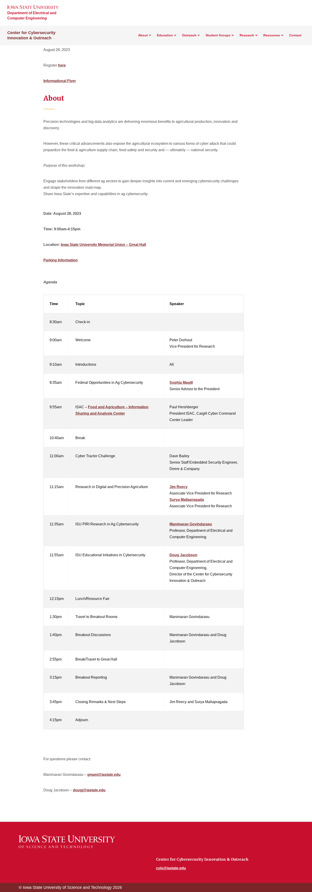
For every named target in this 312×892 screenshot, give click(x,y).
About (143, 35)
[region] (143, 514)
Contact (295, 35)
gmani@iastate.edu (104, 774)
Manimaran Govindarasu (190, 524)
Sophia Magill (181, 382)
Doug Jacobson (183, 555)
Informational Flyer (59, 81)
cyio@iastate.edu (171, 868)
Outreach (189, 35)
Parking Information (60, 260)
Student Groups (218, 35)
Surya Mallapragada (186, 500)
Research (247, 35)
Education (165, 35)
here (62, 65)
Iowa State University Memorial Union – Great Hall (103, 245)
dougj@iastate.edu (89, 790)
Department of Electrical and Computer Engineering (31, 15)
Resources (271, 35)
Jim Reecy (178, 487)
